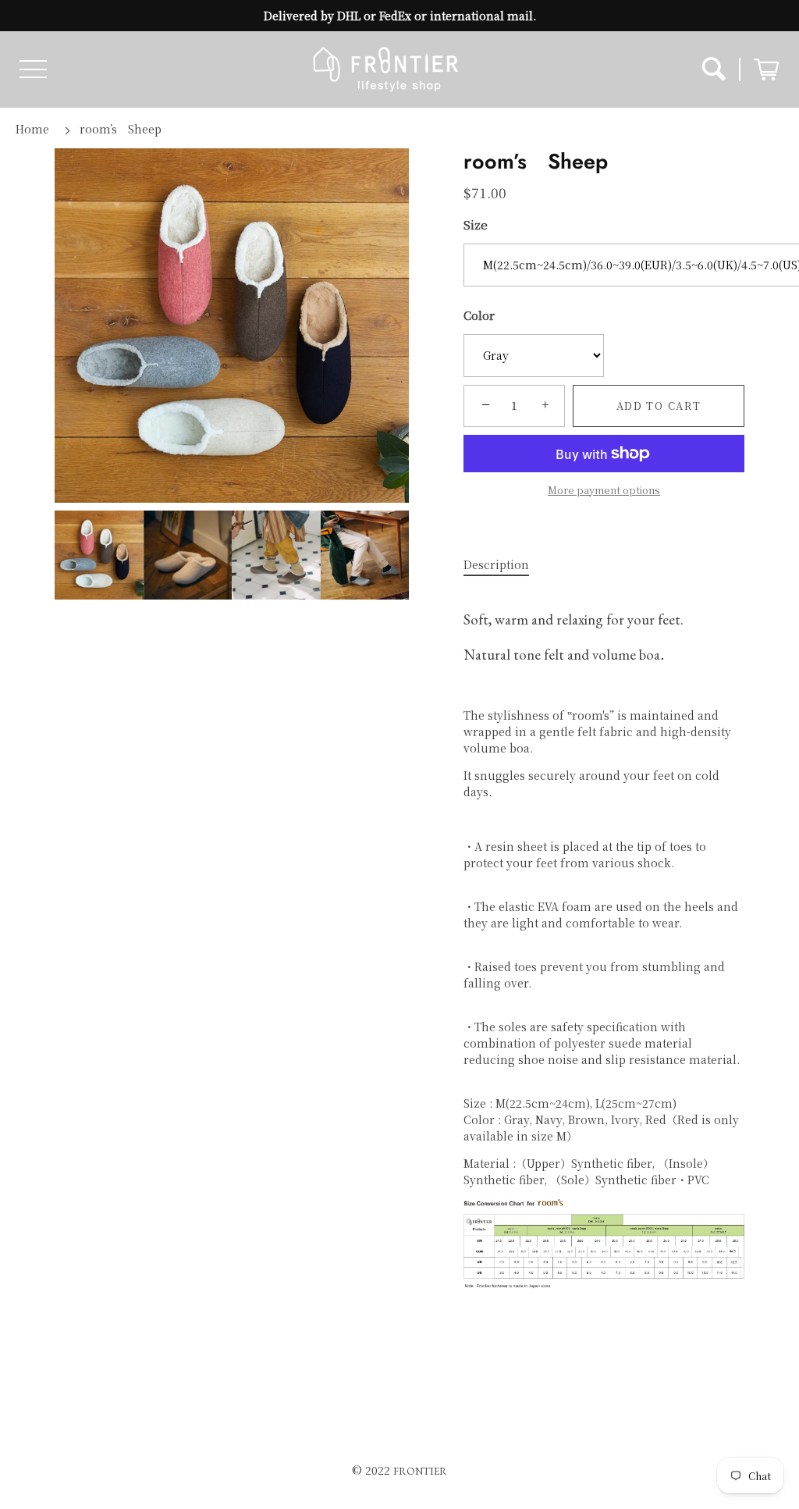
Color (479, 315)
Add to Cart (658, 405)
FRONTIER (420, 1471)
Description (496, 564)
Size (475, 225)
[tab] (504, 564)
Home (32, 129)
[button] (33, 69)
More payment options (604, 489)
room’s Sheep (121, 129)
